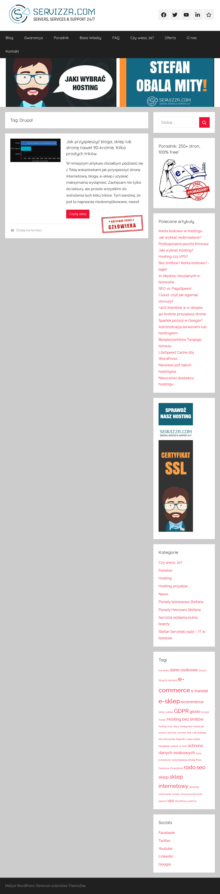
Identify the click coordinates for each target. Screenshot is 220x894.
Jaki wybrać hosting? (176, 250)
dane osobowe (184, 669)
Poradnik (61, 37)
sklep (164, 777)
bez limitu (164, 670)
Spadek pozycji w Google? (181, 320)
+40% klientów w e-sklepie (181, 307)
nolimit (174, 746)
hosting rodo (166, 726)
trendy (175, 794)
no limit (183, 746)
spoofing (194, 787)
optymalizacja (179, 760)
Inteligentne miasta (190, 726)
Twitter (164, 840)
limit (189, 732)
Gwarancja (33, 37)
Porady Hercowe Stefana (180, 610)
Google (165, 864)
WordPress (181, 801)
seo (200, 767)
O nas (192, 37)
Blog (9, 37)
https (176, 726)
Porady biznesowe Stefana (181, 602)
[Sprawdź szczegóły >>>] (122, 224)
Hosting (165, 578)
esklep (169, 712)
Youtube (166, 848)
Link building (199, 732)
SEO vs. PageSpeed (175, 288)
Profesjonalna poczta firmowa (183, 244)
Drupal (202, 670)
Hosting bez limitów (185, 719)
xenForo (192, 801)
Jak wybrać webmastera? (180, 237)
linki (161, 739)
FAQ (115, 37)
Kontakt (12, 51)
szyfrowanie (165, 794)
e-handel (199, 690)
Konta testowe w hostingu (180, 231)
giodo (194, 711)
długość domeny (168, 680)
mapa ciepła (193, 739)
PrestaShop (176, 768)
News (163, 594)
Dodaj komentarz (29, 230)
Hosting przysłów (173, 586)
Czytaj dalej (77, 214)
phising (191, 760)
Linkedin (166, 856)
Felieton (165, 570)
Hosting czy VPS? (173, 256)
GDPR (181, 711)
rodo (190, 767)
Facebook (167, 832)
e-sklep (169, 701)
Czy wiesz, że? (142, 37)
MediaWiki (164, 746)
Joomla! (181, 732)
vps (170, 800)
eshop (162, 712)
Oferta (170, 37)
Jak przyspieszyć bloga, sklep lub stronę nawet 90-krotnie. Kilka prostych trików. (98, 147)
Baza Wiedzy (90, 37)
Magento (181, 739)
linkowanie (169, 739)
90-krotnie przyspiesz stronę (182, 314)
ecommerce (192, 701)
